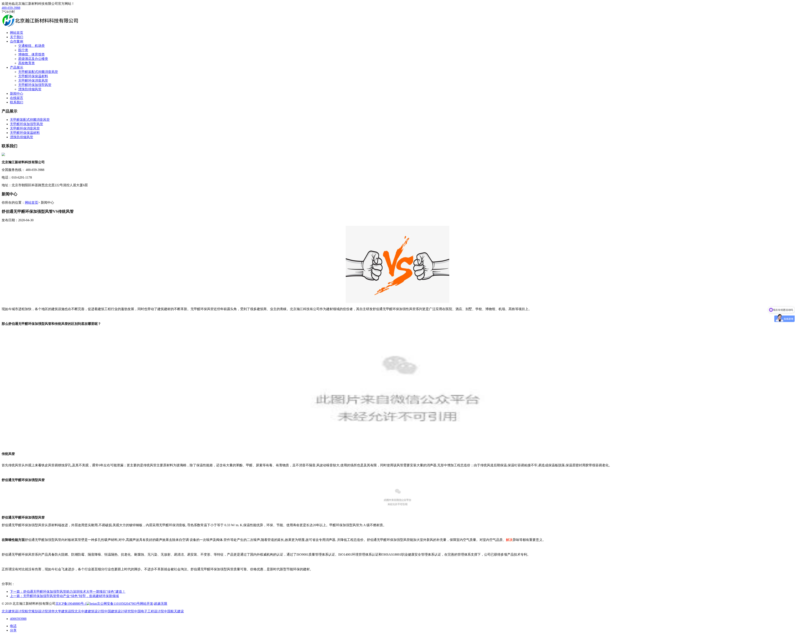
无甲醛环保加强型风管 (34, 85)
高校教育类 (26, 63)
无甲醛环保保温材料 (33, 76)
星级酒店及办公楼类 (33, 58)
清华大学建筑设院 (61, 611)
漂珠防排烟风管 (29, 89)
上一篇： (64, 596)
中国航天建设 (174, 611)
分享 (13, 630)
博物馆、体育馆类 (31, 54)
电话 (13, 626)
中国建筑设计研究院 (119, 611)
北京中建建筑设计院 (89, 611)
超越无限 (160, 603)
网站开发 (146, 603)
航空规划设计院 (36, 611)
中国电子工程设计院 (149, 611)
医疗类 (23, 50)
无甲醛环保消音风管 (33, 80)
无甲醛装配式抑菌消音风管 (38, 72)
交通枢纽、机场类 (31, 45)
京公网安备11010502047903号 (118, 603)
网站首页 (31, 202)
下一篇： (67, 591)
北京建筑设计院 (13, 611)
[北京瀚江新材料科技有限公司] (40, 25)
